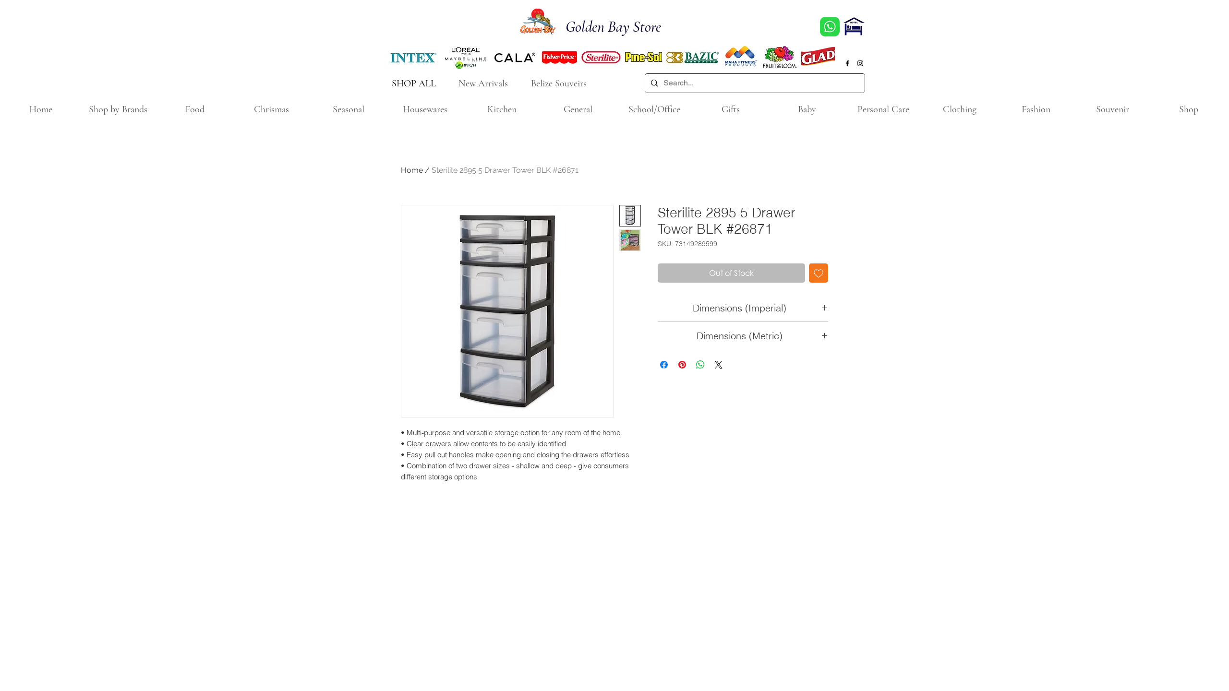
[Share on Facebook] (664, 364)
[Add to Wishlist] (818, 273)
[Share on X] (718, 364)
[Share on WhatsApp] (700, 364)
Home (412, 170)
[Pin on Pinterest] (682, 364)
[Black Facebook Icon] (847, 63)
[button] (117, 109)
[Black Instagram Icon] (860, 63)
